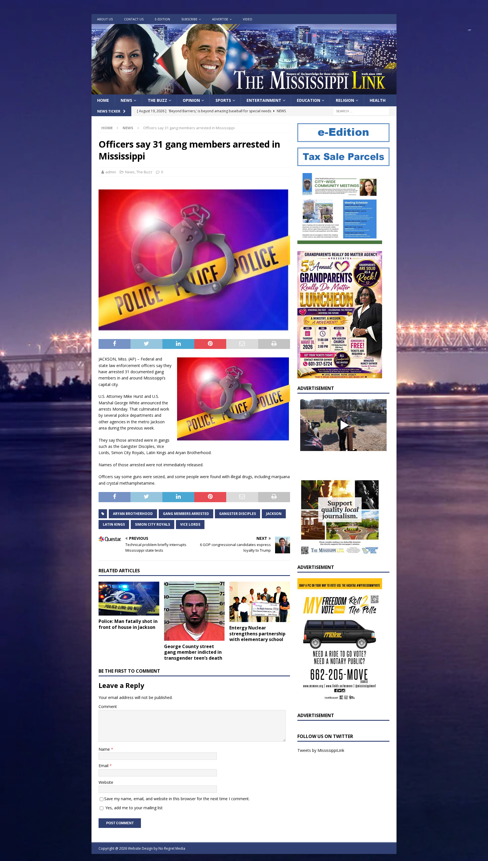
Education (308, 100)
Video (247, 19)
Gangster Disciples (237, 513)
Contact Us (133, 19)
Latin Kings (114, 524)
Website (106, 782)
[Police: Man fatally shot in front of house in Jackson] (129, 599)
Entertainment (264, 100)
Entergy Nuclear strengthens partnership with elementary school (257, 634)
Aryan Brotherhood (133, 513)
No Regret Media (171, 848)
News (126, 100)
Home (103, 100)
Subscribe (189, 19)
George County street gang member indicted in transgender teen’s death (193, 652)
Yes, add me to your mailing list (133, 807)
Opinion (191, 100)
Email (104, 765)
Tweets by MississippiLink (320, 750)
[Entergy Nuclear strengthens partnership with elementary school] (259, 602)
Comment (108, 706)
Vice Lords (190, 524)
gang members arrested (186, 513)
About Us (105, 19)
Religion (345, 100)
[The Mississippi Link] (243, 91)
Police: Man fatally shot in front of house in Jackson (128, 624)
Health (377, 100)
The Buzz (157, 100)
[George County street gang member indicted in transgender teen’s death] (194, 611)
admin (110, 171)
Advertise (220, 19)
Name (105, 749)
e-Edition (162, 19)
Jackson (274, 513)
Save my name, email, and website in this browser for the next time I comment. (177, 798)
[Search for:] (361, 111)
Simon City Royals (152, 524)
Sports (223, 100)
